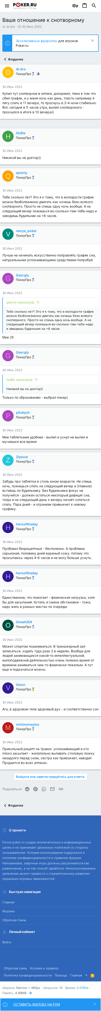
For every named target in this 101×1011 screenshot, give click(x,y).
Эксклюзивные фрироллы (37, 41)
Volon (20, 685)
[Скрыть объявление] (92, 41)
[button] (7, 6)
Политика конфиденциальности (28, 975)
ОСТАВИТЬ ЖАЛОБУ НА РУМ (36, 1004)
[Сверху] (86, 975)
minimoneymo (27, 724)
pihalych (23, 412)
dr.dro (10, 26)
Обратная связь (14, 920)
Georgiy (22, 275)
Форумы (8, 911)
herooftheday (27, 524)
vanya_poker (26, 231)
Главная (8, 902)
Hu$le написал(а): (19, 380)
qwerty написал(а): (20, 302)
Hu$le (20, 133)
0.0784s (83, 988)
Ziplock (22, 457)
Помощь (61, 975)
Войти (6, 942)
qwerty (21, 173)
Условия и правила (44, 968)
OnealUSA (24, 622)
